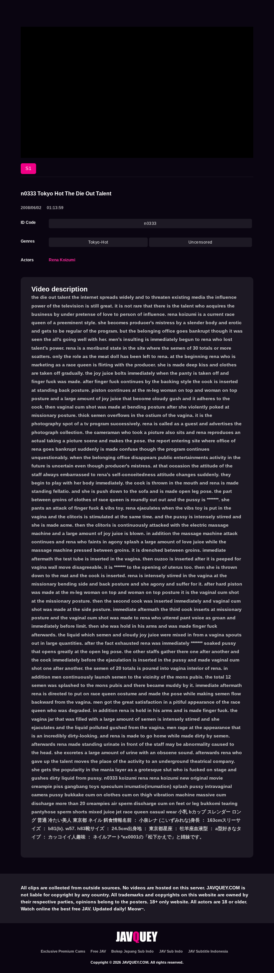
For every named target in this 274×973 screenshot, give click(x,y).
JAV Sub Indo (171, 951)
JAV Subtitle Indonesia (208, 951)
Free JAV (98, 951)
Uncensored (200, 242)
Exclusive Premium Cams (63, 951)
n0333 (150, 223)
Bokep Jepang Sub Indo (132, 951)
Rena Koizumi (62, 260)
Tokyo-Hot (98, 242)
